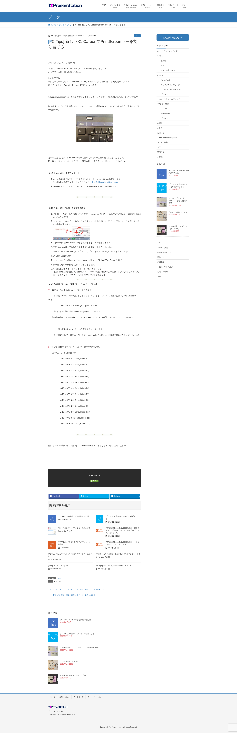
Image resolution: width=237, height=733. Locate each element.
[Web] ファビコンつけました (59, 566)
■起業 (159, 123)
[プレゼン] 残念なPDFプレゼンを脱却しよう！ (78, 634)
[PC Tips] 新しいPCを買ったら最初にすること (113, 566)
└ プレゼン (163, 94)
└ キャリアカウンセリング (169, 85)
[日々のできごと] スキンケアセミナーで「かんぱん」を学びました (78, 589)
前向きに (160, 152)
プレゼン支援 (162, 248)
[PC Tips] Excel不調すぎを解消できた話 (73, 516)
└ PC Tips (163, 109)
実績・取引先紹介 (166, 267)
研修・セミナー (163, 257)
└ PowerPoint (164, 80)
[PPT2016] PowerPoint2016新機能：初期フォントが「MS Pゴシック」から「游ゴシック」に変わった (122, 530)
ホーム (52, 697)
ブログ (160, 276)
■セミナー (161, 75)
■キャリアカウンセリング (167, 51)
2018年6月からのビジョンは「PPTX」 (75, 675)
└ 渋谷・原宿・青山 (167, 70)
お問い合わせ (162, 272)
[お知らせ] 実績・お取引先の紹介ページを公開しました (73, 595)
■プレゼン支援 (163, 104)
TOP (159, 243)
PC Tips (58, 581)
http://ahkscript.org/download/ (105, 182)
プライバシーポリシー (96, 697)
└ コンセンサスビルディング (170, 90)
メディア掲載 (162, 142)
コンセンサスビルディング (169, 99)
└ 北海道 (162, 61)
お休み (160, 128)
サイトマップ (78, 697)
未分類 (160, 157)
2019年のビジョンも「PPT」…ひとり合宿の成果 (177, 200)
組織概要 (160, 262)
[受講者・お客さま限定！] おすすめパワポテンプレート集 (118, 554)
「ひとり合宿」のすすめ (178, 212)
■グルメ (160, 56)
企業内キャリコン (164, 252)
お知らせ (160, 133)
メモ (137, 36)
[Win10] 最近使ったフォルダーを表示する (74, 528)
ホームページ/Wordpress (167, 138)
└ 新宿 (161, 65)
